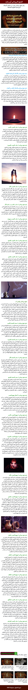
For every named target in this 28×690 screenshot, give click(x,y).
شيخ (17, 30)
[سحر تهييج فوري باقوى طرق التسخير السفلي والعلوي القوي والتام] (7, 661)
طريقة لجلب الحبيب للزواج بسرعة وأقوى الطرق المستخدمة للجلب (21, 668)
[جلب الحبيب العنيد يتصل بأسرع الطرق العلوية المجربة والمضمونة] (21, 674)
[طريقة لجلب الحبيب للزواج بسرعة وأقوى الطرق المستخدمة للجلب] (21, 661)
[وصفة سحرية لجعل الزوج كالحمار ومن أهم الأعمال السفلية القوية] (7, 674)
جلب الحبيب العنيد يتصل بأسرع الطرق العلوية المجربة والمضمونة (21, 681)
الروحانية (17, 31)
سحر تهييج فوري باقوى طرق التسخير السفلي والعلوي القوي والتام (7, 668)
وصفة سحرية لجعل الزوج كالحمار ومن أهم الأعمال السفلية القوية (8, 681)
